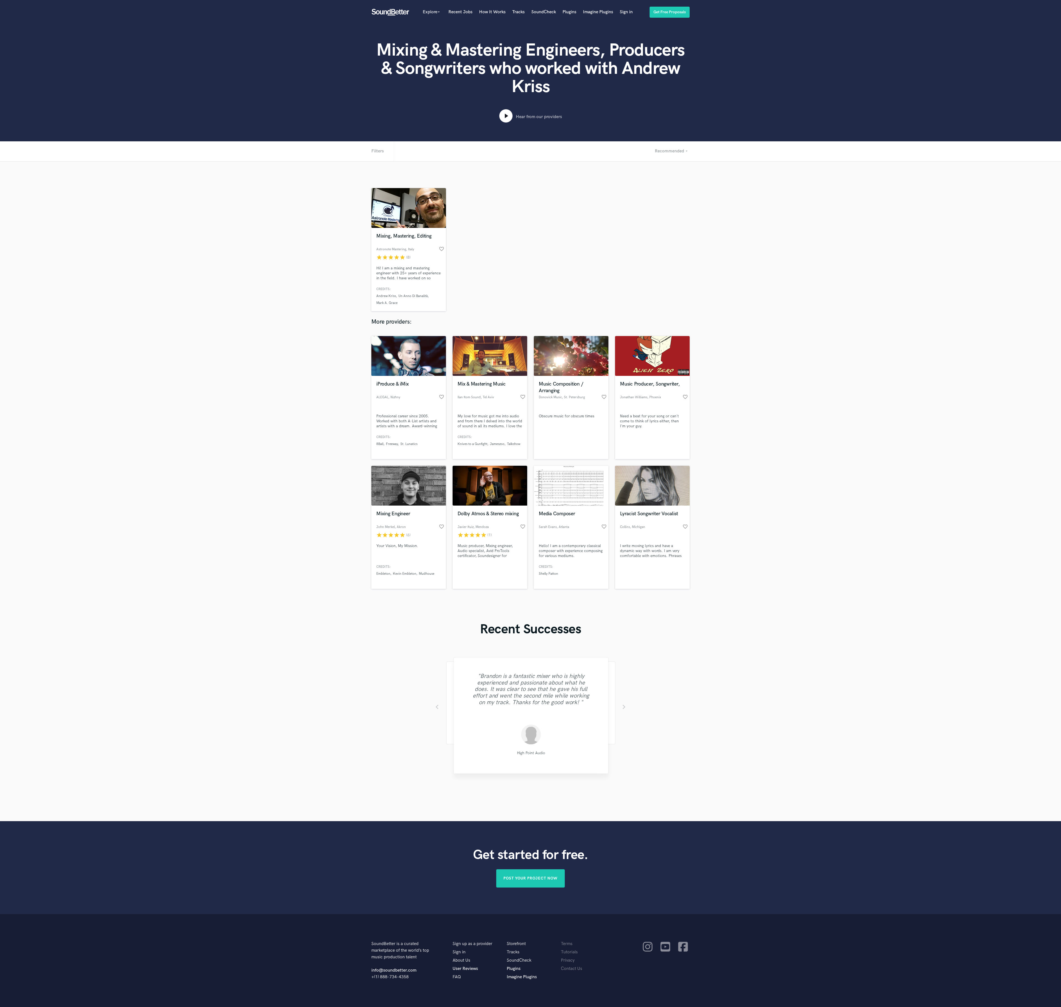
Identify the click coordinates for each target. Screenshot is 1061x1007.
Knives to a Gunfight (472, 444)
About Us (461, 960)
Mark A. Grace (387, 303)
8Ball (380, 444)
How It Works (492, 12)
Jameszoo (497, 444)
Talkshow (513, 444)
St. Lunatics (408, 444)
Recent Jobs (460, 12)
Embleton (383, 574)
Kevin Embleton (404, 574)
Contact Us (571, 968)
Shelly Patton (548, 574)
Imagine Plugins (598, 12)
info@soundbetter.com (393, 970)
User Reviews (465, 968)
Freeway (392, 444)
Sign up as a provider (472, 943)
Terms (566, 943)
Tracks (518, 12)
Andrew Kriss (386, 296)
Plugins (569, 12)
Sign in (626, 12)
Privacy (568, 960)
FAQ (457, 977)
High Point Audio (530, 753)
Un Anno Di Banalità (413, 296)
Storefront (516, 943)
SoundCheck (543, 12)
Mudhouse (426, 574)
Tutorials (569, 952)
